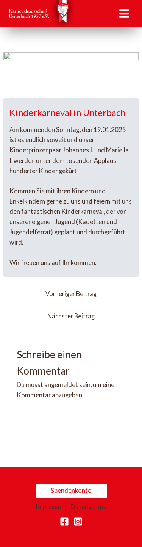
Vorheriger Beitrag (71, 293)
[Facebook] (64, 521)
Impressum (51, 506)
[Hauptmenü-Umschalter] (124, 13)
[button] (71, 490)
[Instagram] (78, 521)
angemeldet (61, 384)
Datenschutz (89, 506)
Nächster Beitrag (71, 316)
